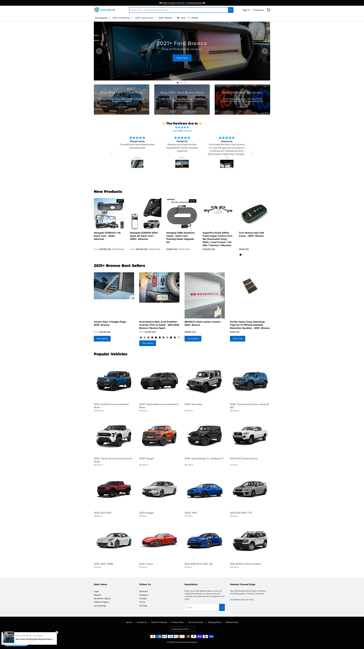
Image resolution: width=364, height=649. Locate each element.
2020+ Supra (146, 563)
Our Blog (143, 605)
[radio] (240, 254)
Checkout (258, 10)
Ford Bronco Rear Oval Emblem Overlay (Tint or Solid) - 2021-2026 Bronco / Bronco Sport (159, 324)
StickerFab (177, 642)
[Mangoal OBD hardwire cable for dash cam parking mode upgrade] (182, 214)
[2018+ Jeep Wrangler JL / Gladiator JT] (205, 435)
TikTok (142, 602)
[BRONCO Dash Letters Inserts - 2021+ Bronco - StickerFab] (205, 295)
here (237, 599)
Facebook (143, 591)
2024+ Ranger (146, 458)
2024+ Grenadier (193, 404)
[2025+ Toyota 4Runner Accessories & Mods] (159, 381)
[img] (182, 127)
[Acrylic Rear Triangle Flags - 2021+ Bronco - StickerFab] (114, 285)
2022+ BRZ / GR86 (103, 563)
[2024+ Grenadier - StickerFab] (205, 381)
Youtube (143, 598)
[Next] (265, 51)
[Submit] (230, 10)
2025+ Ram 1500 (103, 512)
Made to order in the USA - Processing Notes (182, 3)
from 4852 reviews (182, 130)
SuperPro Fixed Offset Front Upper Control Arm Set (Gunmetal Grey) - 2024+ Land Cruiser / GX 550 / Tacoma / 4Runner (217, 239)
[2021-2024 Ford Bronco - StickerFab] (114, 381)
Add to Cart (237, 338)
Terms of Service (195, 622)
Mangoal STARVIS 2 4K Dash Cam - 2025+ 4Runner (107, 236)
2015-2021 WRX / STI (241, 512)
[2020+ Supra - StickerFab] (159, 540)
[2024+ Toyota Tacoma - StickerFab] (114, 435)
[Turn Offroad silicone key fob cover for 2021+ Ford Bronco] (254, 214)
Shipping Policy (214, 622)
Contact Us (142, 622)
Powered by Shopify (189, 642)
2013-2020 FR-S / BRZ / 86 (199, 563)
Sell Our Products (159, 622)
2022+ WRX (191, 512)
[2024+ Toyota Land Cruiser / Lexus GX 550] (250, 381)
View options (102, 338)
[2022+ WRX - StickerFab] (205, 489)
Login (96, 591)
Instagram (143, 595)
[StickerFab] (104, 10)
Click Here (181, 63)
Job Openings (100, 605)
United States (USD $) (180, 629)
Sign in (246, 10)
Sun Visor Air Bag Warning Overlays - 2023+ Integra (35, 633)
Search (129, 622)
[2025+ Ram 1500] (114, 489)
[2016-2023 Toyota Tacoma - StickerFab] (250, 435)
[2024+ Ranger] (159, 435)
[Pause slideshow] (267, 25)
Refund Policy (232, 622)
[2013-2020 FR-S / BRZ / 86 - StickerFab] (205, 540)
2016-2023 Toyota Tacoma (244, 458)
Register (97, 595)
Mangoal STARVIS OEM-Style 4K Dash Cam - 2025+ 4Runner (144, 236)
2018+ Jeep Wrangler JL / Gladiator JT (204, 458)
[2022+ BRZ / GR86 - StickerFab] (114, 540)
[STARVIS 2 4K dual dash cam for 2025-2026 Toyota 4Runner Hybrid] (109, 214)
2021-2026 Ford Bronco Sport (245, 563)
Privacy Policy (177, 622)
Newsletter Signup (102, 598)
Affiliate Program (101, 602)
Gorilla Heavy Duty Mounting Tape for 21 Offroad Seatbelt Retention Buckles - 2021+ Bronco (250, 324)
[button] (113, 153)
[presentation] (178, 337)
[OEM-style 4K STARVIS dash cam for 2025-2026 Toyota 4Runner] (145, 214)
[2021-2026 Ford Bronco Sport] (250, 540)
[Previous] (99, 51)
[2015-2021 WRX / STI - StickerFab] (250, 489)
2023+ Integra (146, 512)
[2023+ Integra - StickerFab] (159, 489)
